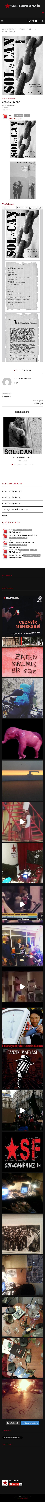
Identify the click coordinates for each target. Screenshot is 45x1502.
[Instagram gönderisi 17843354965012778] (22, 1234)
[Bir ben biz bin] (22, 657)
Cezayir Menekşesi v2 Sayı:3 (12, 491)
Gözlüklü (5, 515)
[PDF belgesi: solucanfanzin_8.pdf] (22, 284)
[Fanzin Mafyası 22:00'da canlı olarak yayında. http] (22, 1069)
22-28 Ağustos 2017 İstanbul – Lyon (15, 509)
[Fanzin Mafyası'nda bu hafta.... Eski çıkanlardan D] (22, 987)
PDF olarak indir (15, 119)
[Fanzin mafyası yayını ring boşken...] (22, 863)
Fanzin (22, 29)
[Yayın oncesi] (22, 1317)
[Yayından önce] (22, 1193)
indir (11, 540)
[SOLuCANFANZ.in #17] (22, 435)
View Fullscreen (8, 204)
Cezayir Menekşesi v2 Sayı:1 (12, 503)
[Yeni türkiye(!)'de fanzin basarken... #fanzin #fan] (22, 1028)
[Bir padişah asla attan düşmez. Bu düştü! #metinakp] (22, 822)
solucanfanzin (10, 105)
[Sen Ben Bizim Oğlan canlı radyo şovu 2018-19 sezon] (22, 945)
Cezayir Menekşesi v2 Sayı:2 (12, 497)
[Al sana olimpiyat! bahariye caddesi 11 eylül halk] (22, 1399)
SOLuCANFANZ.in (22, 1499)
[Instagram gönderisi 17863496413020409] (22, 1152)
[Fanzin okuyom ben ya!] (22, 904)
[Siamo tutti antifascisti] (22, 1110)
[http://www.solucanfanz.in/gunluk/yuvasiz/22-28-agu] (22, 698)
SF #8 (31, 29)
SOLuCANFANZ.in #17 (22, 457)
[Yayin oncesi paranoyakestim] (22, 1358)
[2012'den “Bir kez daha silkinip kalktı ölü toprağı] (22, 781)
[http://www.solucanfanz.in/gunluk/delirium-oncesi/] (22, 739)
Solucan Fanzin (11, 98)
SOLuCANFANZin (8, 29)
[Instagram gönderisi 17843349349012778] (22, 1275)
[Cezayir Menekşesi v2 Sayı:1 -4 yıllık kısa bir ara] (22, 616)
